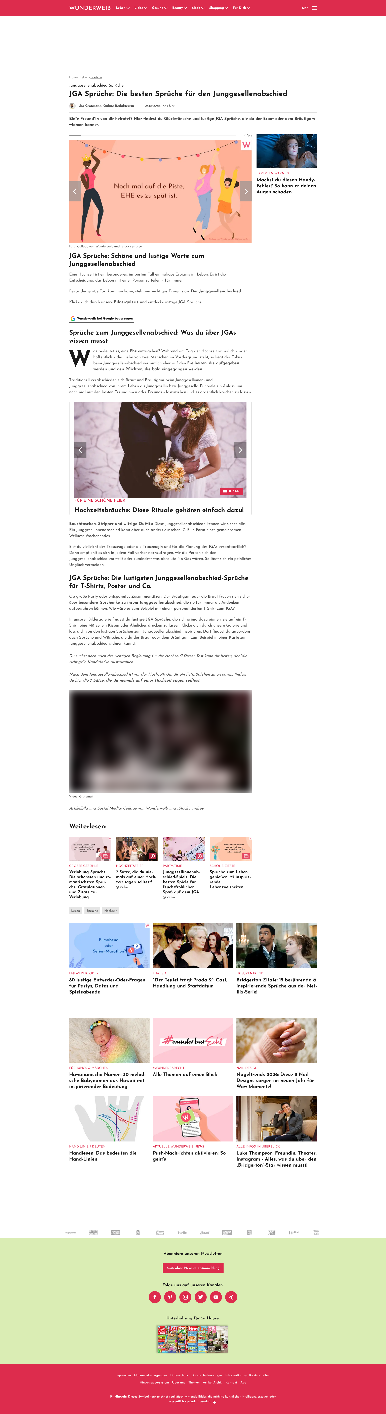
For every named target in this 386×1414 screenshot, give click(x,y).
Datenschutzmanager (206, 1375)
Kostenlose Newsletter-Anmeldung (193, 1268)
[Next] (246, 191)
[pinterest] (170, 1297)
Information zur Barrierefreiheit (248, 1375)
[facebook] (155, 1297)
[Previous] (75, 191)
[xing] (231, 1297)
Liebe (138, 8)
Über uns (178, 1382)
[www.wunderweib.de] (90, 8)
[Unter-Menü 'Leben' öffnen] (128, 8)
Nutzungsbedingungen (150, 1375)
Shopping (216, 8)
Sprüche (96, 77)
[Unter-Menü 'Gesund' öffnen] (165, 8)
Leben (121, 8)
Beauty (177, 8)
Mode (196, 8)
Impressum (123, 1375)
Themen (194, 1382)
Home (73, 77)
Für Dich (239, 8)
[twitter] (201, 1297)
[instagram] (185, 1297)
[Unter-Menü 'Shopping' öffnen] (226, 8)
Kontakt (231, 1382)
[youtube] (216, 1297)
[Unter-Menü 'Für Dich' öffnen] (248, 8)
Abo (243, 1382)
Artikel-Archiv (212, 1382)
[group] (160, 223)
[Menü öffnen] (314, 8)
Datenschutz (179, 1375)
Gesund (157, 8)
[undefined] (263, 1236)
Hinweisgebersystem (154, 1382)
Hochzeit (110, 911)
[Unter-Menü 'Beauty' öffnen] (185, 8)
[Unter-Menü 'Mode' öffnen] (202, 8)
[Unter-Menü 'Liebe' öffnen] (145, 8)
